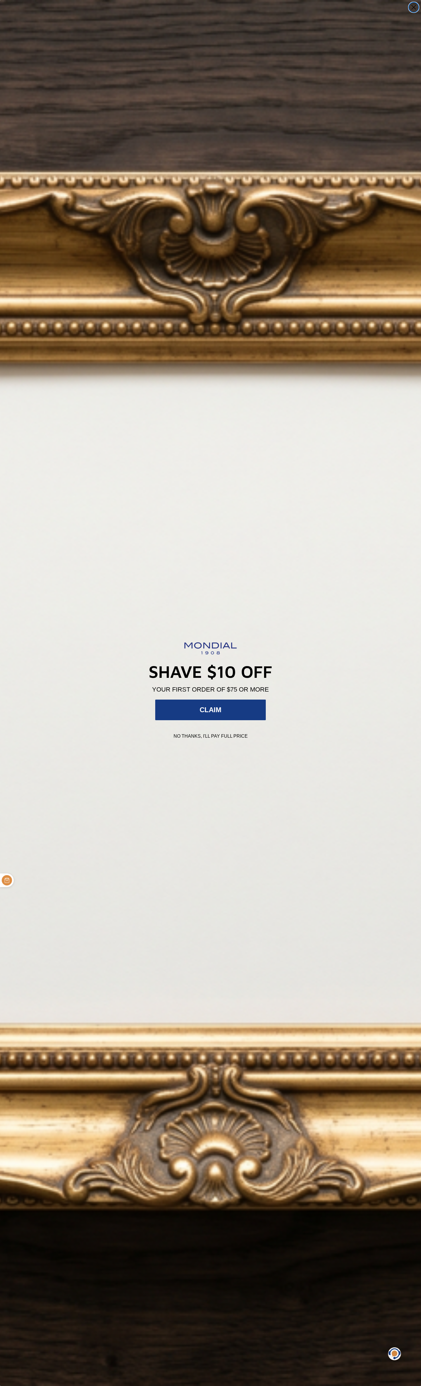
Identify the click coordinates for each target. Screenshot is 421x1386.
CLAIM (210, 710)
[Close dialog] (414, 7)
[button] (394, 1353)
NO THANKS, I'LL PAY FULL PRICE (211, 736)
